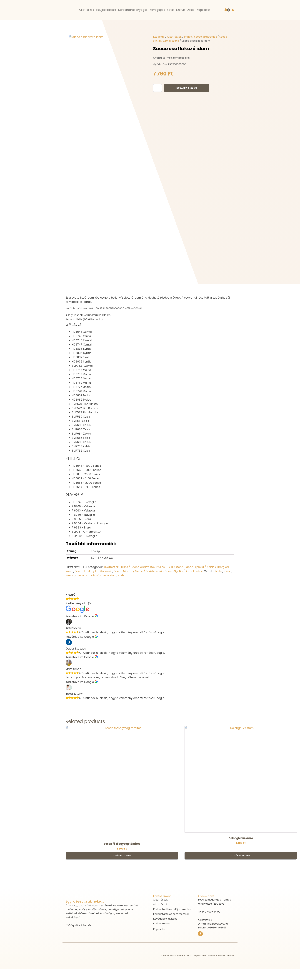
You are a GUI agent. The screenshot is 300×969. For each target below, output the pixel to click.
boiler (218, 571)
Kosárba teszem (186, 88)
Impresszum (200, 955)
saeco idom (108, 575)
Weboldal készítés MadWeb (221, 955)
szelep (122, 575)
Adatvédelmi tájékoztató (173, 955)
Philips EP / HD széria (169, 567)
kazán (228, 571)
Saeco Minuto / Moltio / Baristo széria (139, 571)
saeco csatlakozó (87, 575)
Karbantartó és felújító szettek (172, 909)
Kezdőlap (159, 37)
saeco (70, 575)
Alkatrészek (174, 37)
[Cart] (227, 10)
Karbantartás (161, 923)
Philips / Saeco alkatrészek (200, 37)
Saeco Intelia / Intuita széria (93, 571)
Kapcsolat (159, 929)
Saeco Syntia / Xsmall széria (184, 571)
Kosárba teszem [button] (122, 855)
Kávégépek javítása (165, 918)
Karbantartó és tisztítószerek (171, 914)
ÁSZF (189, 955)
